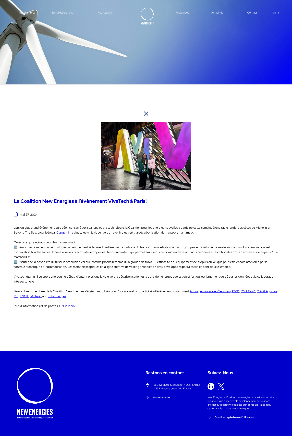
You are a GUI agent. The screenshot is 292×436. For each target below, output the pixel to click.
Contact (252, 12)
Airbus (194, 291)
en (274, 12)
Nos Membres (27, 12)
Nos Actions (105, 12)
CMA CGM (248, 291)
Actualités (217, 12)
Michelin (36, 296)
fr (279, 12)
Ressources (182, 12)
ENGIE (24, 296)
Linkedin (69, 306)
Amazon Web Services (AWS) (219, 291)
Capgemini (63, 232)
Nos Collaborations (62, 12)
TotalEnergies (57, 296)
